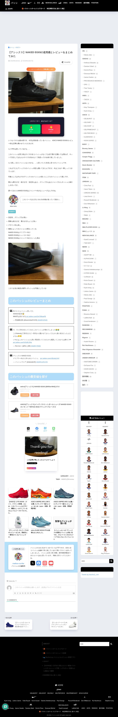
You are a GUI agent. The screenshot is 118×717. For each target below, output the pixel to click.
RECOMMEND (88, 329)
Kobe (105, 490)
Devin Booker (88, 165)
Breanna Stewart (90, 314)
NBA (85, 223)
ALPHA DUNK (90, 258)
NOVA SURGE (90, 140)
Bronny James (88, 148)
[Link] (35, 593)
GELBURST (89, 118)
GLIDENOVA (89, 137)
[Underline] (20, 593)
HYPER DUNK (90, 273)
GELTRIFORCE (90, 133)
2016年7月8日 (36, 346)
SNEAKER (87, 354)
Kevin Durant (89, 280)
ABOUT (46, 661)
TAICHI (87, 99)
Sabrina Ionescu (90, 302)
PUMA (85, 310)
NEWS (85, 247)
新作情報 (87, 3)
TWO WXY (88, 243)
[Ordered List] (25, 593)
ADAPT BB (89, 255)
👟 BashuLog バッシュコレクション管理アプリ (59, 657)
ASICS (72, 476)
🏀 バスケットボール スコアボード (33, 8)
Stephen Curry (90, 372)
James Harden (90, 77)
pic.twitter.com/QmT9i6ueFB (36, 316)
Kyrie (88, 481)
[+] (41, 593)
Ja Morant (88, 277)
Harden (105, 508)
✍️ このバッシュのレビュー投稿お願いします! (41, 69)
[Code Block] (33, 593)
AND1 (65, 3)
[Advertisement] (59, 28)
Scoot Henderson (90, 321)
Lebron (105, 472)
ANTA (71, 3)
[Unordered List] (28, 593)
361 (84, 51)
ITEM (85, 177)
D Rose (89, 517)
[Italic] (17, 593)
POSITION (94, 3)
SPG (86, 84)
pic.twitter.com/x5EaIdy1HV (49, 358)
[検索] (111, 561)
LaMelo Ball (89, 318)
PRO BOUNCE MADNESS (94, 81)
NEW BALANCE (51, 3)
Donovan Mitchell (105, 526)
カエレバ (28, 389)
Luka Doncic (89, 196)
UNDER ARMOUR (90, 358)
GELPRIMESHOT (91, 129)
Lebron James (90, 291)
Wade (87, 215)
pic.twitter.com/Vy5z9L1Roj (22, 342)
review (71, 479)
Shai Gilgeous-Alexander (92, 349)
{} (38, 593)
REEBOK (78, 3)
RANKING (87, 325)
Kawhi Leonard (90, 239)
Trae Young (89, 88)
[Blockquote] (30, 593)
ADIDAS (86, 59)
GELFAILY (50, 693)
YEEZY (87, 92)
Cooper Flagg (88, 157)
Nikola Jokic (89, 55)
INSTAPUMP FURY (90, 173)
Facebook (38, 566)
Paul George (89, 298)
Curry (88, 435)
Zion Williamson (90, 204)
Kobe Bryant (89, 284)
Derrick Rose (89, 70)
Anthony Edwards (91, 62)
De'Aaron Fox (89, 365)
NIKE (85, 251)
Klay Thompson (90, 107)
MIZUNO (86, 219)
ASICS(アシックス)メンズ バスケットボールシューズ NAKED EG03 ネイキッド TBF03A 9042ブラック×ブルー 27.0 (45, 405)
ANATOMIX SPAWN (92, 362)
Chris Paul (88, 185)
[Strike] (22, 593)
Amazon (25, 395)
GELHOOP (88, 126)
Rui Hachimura (88, 345)
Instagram (44, 566)
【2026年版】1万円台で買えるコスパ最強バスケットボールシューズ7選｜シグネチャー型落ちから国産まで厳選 (59, 668)
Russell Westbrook (91, 200)
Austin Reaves (90, 341)
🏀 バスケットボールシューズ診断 (54, 653)
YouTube (51, 566)
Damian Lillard (90, 66)
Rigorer (86, 337)
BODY (85, 144)
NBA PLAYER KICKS (91, 227)
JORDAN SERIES (91, 193)
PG (89, 490)
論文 (85, 385)
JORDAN (87, 181)
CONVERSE (87, 153)
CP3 (105, 444)
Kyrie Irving (88, 111)
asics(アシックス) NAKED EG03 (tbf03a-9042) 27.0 (39, 387)
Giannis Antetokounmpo (93, 269)
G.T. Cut (88, 266)
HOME (60, 685)
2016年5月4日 (42, 320)
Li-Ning (86, 207)
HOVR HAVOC (90, 369)
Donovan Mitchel (90, 73)
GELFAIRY (88, 122)
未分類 (85, 380)
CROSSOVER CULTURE (92, 161)
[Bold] (15, 593)
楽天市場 (35, 395)
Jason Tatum (89, 189)
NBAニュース (88, 231)
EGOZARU (87, 169)
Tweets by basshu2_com (90, 574)
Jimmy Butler (89, 211)
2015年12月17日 (42, 362)
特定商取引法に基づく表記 (56, 8)
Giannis (89, 472)
